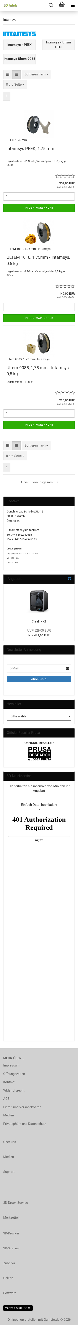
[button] (7, 74)
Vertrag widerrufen (18, 1307)
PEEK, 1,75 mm (16, 140)
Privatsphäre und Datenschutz (24, 1124)
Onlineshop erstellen (22, 1320)
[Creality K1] (39, 600)
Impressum (11, 1065)
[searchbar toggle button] (51, 5)
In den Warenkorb (39, 207)
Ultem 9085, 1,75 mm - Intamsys (28, 359)
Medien (8, 1115)
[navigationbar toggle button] (72, 5)
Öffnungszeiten (14, 1074)
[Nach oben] (66, 1318)
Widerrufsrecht (13, 1090)
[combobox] (36, 74)
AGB (6, 1099)
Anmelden (39, 678)
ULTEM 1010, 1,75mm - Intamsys (28, 249)
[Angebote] (69, 578)
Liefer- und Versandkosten (22, 1107)
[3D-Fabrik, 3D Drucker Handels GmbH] (8, 5)
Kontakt (9, 1082)
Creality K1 (39, 621)
